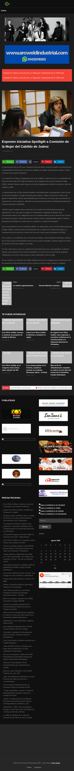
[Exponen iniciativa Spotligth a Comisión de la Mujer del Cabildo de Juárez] (12, 324)
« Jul (55, 565)
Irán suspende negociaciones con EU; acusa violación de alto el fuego (17, 628)
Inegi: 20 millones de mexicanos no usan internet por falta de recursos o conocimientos (18, 679)
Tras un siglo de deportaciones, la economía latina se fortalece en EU (16, 686)
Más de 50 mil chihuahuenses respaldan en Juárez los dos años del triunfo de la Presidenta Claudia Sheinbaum (61, 370)
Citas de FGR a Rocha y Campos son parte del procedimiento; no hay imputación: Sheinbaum (17, 648)
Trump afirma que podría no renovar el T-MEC (19, 580)
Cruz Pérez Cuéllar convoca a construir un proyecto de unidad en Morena (12, 335)
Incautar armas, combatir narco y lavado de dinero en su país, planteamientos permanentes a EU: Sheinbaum (18, 518)
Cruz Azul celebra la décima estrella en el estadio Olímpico (19, 642)
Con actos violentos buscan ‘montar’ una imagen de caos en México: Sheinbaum (19, 574)
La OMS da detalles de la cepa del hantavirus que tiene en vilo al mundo (17, 716)
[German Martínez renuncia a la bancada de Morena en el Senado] (55, 285)
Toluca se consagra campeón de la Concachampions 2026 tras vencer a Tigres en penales (17, 606)
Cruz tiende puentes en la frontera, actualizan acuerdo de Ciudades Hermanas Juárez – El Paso (16, 592)
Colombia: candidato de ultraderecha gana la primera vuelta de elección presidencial (17, 634)
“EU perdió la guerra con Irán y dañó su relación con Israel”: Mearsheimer (18, 536)
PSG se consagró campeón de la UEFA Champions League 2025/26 (18, 600)
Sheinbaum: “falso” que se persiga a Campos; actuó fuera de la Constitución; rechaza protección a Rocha (18, 709)
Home (29, 767)
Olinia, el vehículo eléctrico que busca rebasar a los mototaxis (18, 586)
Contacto (37, 767)
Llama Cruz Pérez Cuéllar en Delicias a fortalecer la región (36, 335)
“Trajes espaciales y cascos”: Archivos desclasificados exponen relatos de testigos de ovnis (18, 693)
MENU (4, 10)
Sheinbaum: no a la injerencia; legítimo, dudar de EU (18, 622)
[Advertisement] (18, 740)
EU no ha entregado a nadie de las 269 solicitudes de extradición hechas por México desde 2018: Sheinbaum (18, 657)
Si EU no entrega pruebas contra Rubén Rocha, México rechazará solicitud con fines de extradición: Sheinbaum (18, 548)
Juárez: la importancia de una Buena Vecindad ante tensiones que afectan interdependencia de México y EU (17, 701)
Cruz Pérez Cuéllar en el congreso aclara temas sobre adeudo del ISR (11, 368)
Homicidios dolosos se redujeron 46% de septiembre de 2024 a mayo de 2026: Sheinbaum (19, 567)
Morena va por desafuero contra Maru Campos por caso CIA (17, 672)
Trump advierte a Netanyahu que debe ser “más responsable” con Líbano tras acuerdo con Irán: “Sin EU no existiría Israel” (18, 558)
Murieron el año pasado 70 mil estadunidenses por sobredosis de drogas (16, 665)
